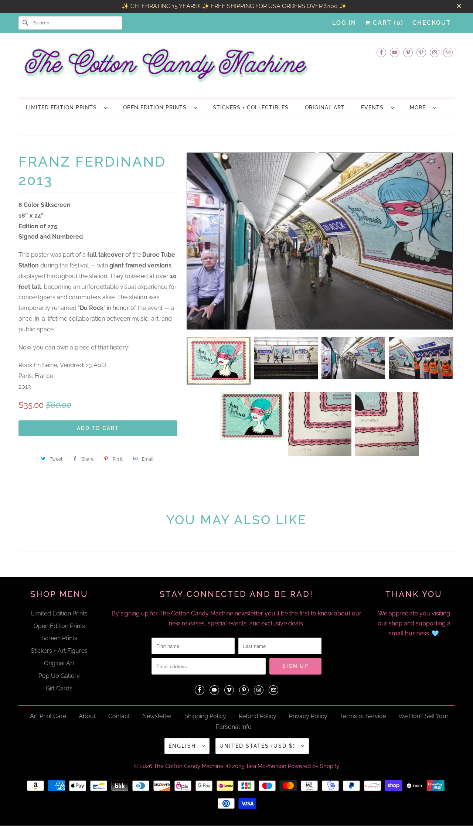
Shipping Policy (205, 716)
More (419, 107)
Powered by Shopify (313, 766)
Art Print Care (48, 716)
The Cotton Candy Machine (189, 766)
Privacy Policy (308, 716)
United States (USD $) (258, 746)
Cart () (387, 22)
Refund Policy (257, 716)
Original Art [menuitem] (325, 107)
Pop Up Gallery (59, 675)
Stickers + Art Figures (59, 650)
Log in (344, 22)
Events (374, 107)
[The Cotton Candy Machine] (236, 67)
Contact (119, 716)
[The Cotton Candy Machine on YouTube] (394, 52)
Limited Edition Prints (63, 107)
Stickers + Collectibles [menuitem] (251, 107)
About (87, 716)
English (183, 746)
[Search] (25, 23)
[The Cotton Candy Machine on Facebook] (381, 52)
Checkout (431, 22)
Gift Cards (59, 688)
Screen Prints (59, 638)
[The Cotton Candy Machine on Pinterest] (421, 52)
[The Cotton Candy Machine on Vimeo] (408, 52)
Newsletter (157, 716)
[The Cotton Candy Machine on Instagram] (434, 52)
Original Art (59, 663)
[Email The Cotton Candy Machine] (448, 52)
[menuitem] (66, 107)
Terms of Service (363, 716)
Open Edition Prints (156, 107)
